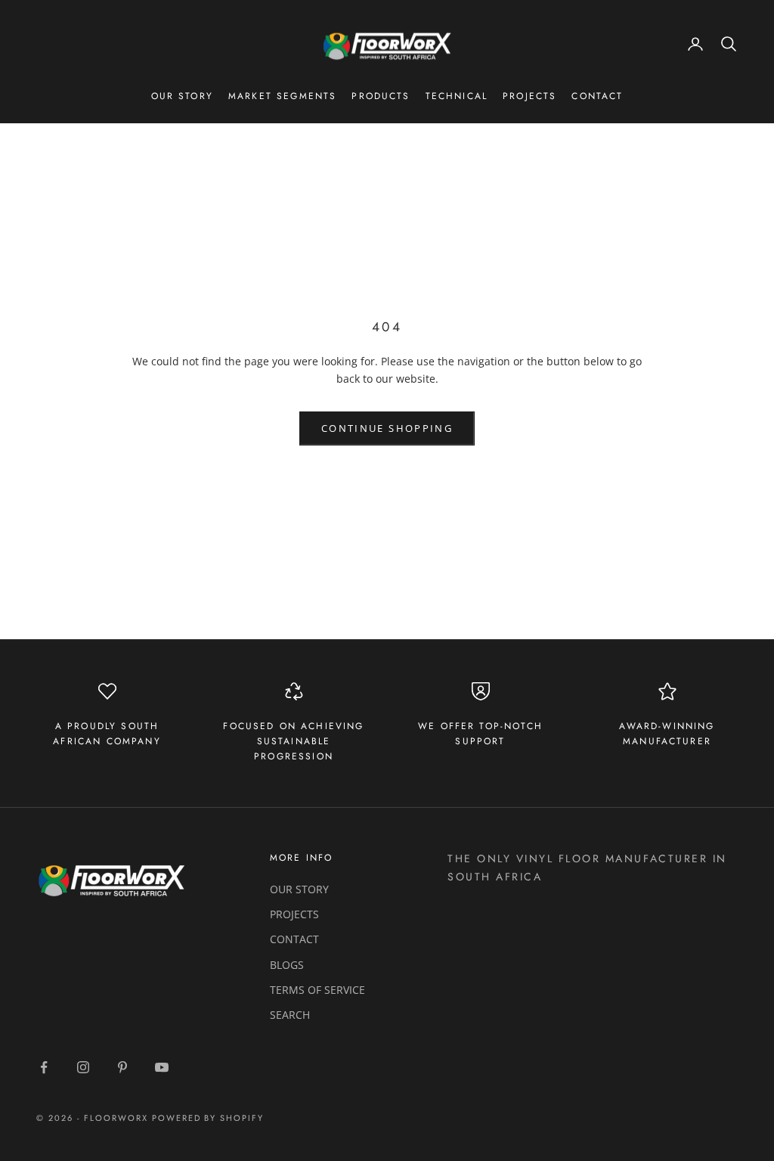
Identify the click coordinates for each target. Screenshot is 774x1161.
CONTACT (294, 939)
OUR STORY (299, 889)
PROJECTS (294, 914)
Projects (529, 96)
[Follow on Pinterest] (122, 1067)
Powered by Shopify (208, 1118)
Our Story (182, 96)
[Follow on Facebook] (43, 1067)
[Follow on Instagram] (83, 1067)
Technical (457, 96)
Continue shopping (387, 428)
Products (380, 96)
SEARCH (290, 1014)
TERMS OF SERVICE (317, 990)
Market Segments (282, 96)
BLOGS (287, 965)
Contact (597, 96)
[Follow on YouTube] (161, 1067)
